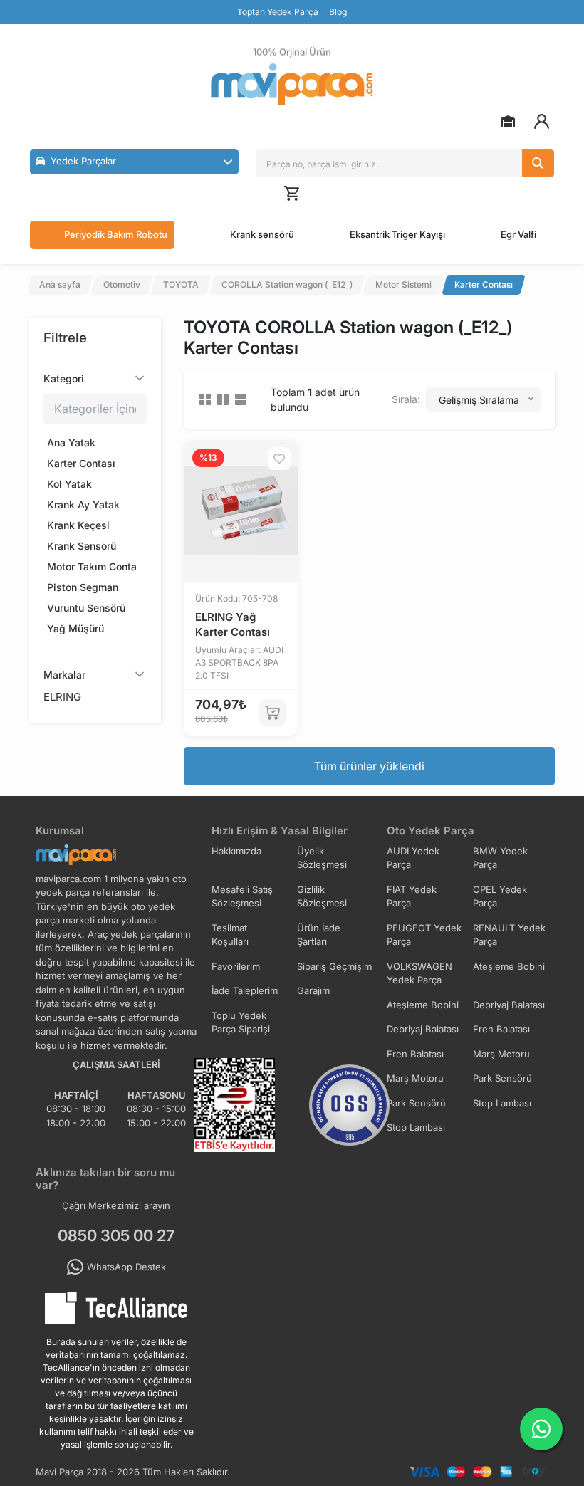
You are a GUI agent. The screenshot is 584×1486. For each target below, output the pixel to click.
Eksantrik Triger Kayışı (397, 234)
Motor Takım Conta (92, 566)
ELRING (62, 696)
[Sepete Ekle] (272, 712)
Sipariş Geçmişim (334, 966)
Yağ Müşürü (75, 628)
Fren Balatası (501, 1029)
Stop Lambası (502, 1103)
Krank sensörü (262, 234)
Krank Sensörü (81, 546)
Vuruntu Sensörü (86, 608)
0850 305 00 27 (116, 1235)
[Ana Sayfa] (292, 84)
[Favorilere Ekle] (279, 458)
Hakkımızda (236, 851)
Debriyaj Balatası (509, 1004)
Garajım (313, 990)
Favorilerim (236, 966)
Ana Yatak (71, 442)
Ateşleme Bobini (509, 966)
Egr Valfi (518, 234)
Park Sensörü (502, 1078)
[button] (134, 161)
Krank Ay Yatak (83, 504)
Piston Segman (82, 587)
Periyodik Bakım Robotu (115, 234)
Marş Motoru (501, 1053)
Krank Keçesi (78, 525)
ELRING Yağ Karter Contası (232, 624)
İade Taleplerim (245, 990)
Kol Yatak (69, 484)
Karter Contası (81, 463)
